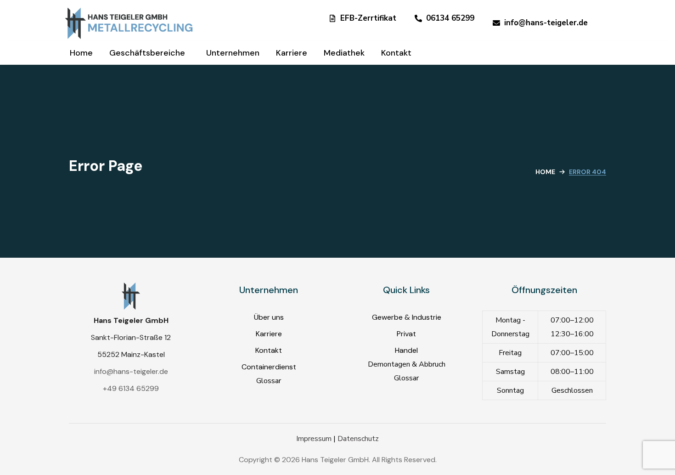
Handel (406, 350)
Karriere (269, 334)
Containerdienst (269, 367)
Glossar (268, 381)
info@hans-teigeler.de (131, 371)
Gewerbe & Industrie (406, 317)
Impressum (314, 439)
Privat (406, 334)
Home (545, 172)
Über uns (269, 317)
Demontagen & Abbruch (406, 364)
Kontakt (268, 350)
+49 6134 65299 (131, 388)
